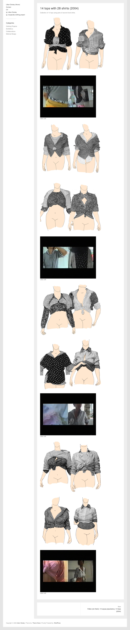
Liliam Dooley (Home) (13, 4)
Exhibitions (9, 29)
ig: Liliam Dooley (11, 12)
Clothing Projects (11, 26)
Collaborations (10, 31)
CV (7, 10)
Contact (8, 7)
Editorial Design (11, 34)
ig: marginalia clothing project (15, 15)
